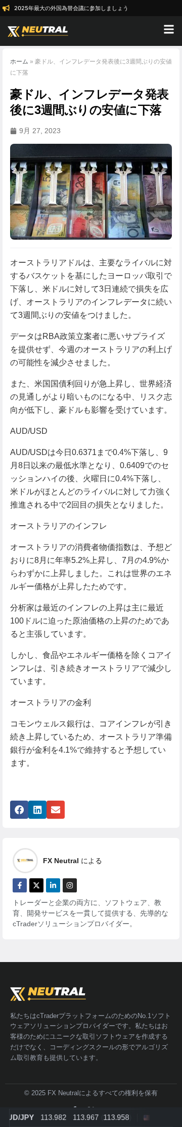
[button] (19, 810)
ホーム (19, 61)
